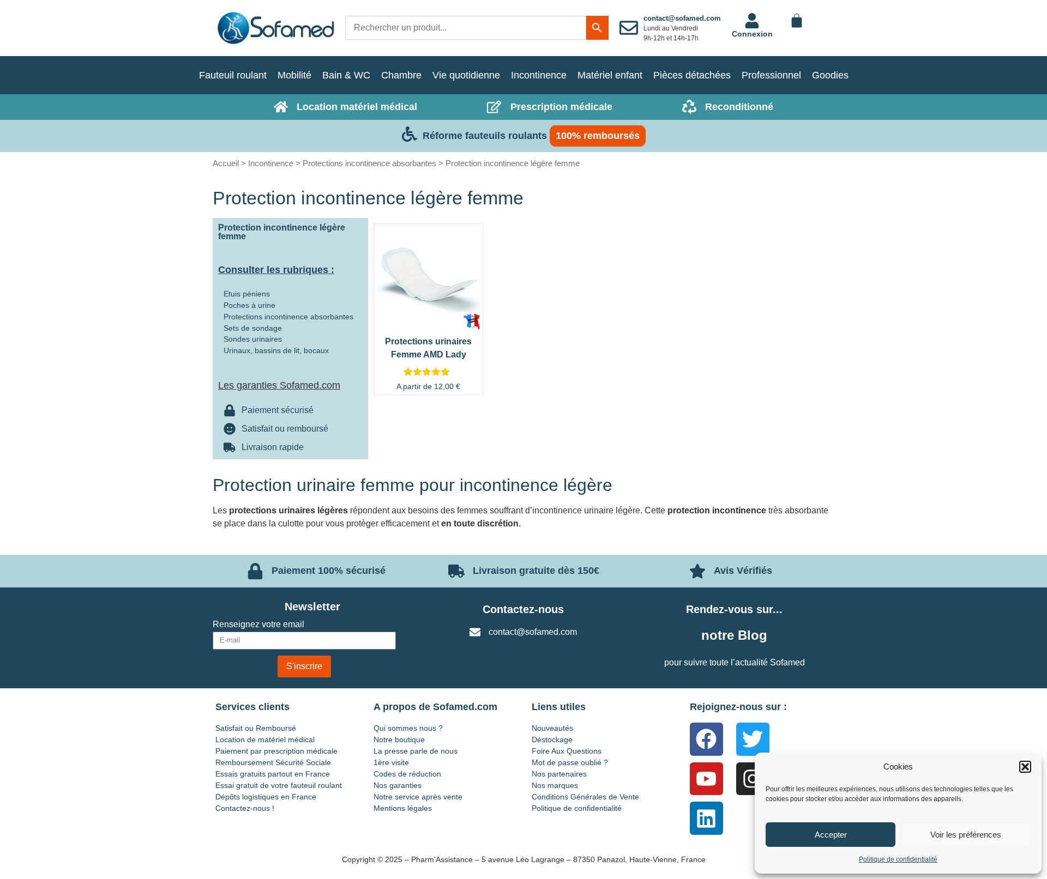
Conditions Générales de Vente (585, 796)
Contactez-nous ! (244, 808)
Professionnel (771, 75)
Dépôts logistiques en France (265, 796)
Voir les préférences (965, 834)
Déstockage (552, 739)
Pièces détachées (692, 75)
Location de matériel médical (265, 739)
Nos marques (555, 785)
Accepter (831, 834)
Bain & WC (346, 75)
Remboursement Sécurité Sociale (273, 762)
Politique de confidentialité (898, 859)
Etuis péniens (247, 293)
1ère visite (391, 762)
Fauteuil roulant (233, 75)
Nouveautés (552, 728)
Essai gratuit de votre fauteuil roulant (278, 785)
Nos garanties (398, 785)
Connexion (752, 33)
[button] (1025, 766)
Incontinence (539, 75)
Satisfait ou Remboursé (255, 728)
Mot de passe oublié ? (570, 762)
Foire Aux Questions (566, 751)
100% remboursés (598, 135)
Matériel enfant (609, 75)
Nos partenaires (559, 773)
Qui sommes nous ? (408, 728)
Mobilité (294, 75)
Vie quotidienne (466, 75)
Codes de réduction (407, 773)
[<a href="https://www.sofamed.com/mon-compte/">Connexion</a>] (752, 20)
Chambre (401, 75)
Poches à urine (249, 305)
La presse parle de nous (416, 751)
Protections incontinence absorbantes (369, 163)
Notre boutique (399, 739)
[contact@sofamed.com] (628, 28)
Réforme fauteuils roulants (485, 135)
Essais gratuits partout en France (272, 773)
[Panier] (796, 20)
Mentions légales (403, 808)
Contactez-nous (523, 609)
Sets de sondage (253, 328)
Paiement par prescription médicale (276, 751)
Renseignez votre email (258, 624)
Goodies (830, 75)
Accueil (226, 163)
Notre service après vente (418, 796)
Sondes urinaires (253, 339)
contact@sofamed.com (682, 18)
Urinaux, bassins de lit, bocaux (276, 350)
